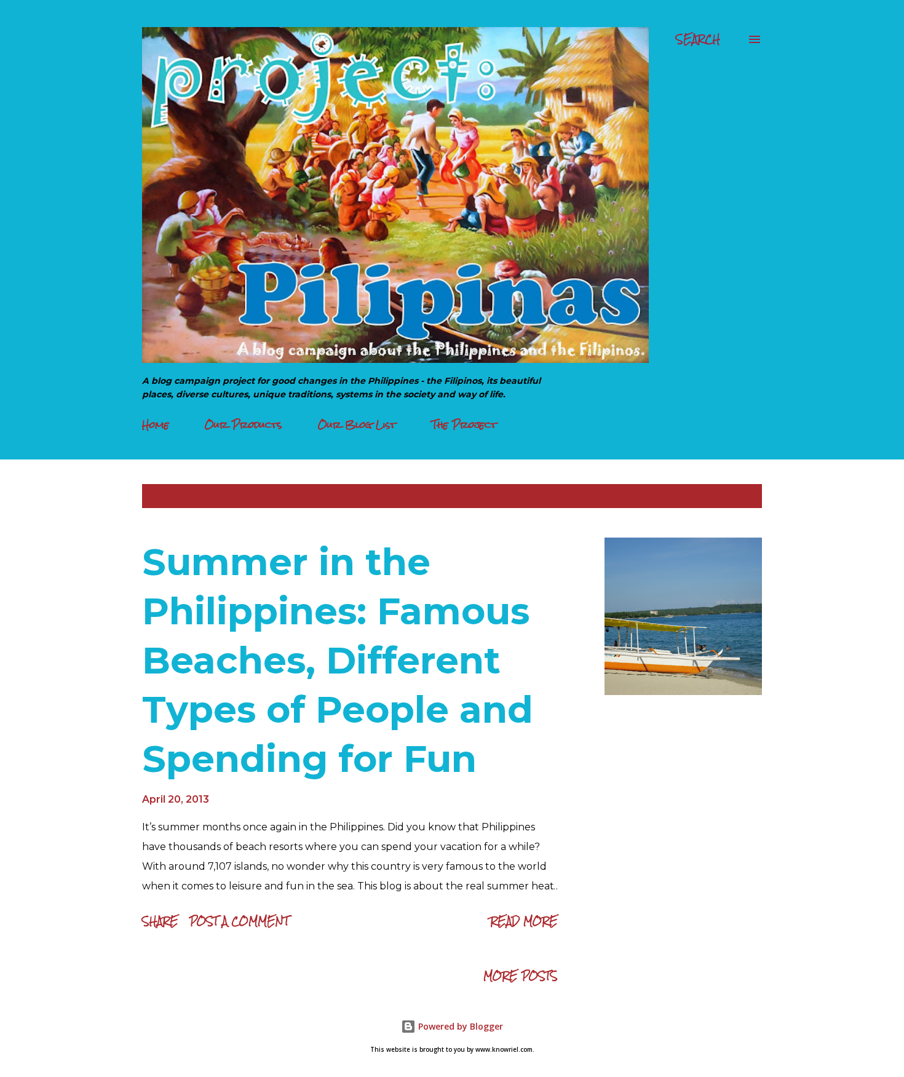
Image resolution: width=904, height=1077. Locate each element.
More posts (520, 976)
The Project (464, 425)
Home (155, 425)
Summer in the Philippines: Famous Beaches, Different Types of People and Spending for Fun (337, 660)
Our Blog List (357, 425)
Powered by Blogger (459, 1026)
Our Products (243, 425)
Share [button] (160, 921)
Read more (524, 921)
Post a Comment (239, 921)
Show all (727, 496)
